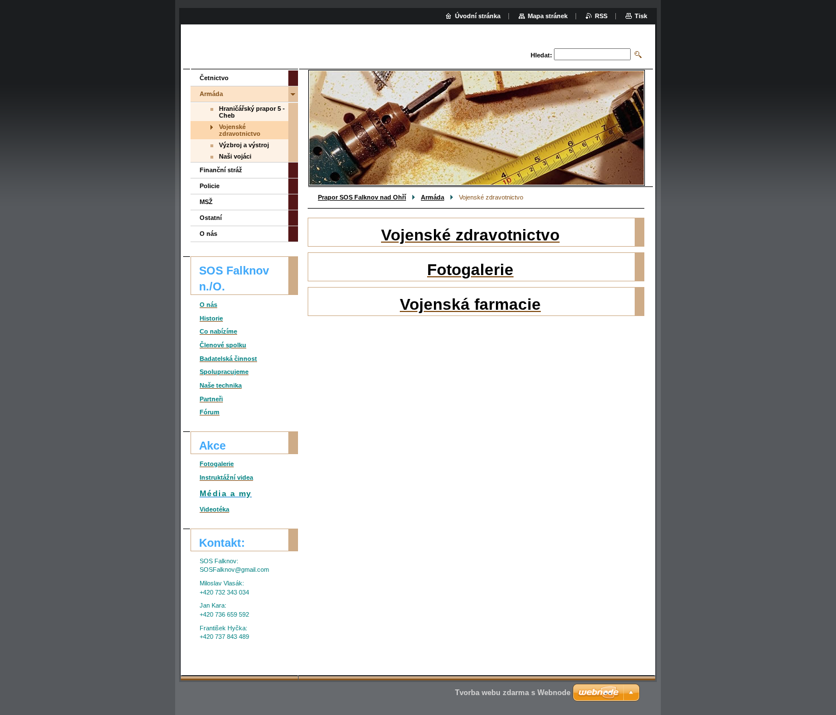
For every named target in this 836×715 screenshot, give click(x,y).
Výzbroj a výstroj (244, 145)
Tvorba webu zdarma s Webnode (512, 692)
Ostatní (211, 217)
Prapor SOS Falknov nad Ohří (362, 197)
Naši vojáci (235, 156)
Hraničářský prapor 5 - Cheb (252, 112)
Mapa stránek (548, 16)
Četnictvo (214, 77)
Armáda (432, 197)
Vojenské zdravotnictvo (239, 130)
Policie (210, 185)
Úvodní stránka (477, 16)
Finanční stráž (221, 170)
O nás (208, 233)
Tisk (641, 16)
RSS (601, 16)
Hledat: (541, 55)
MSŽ (206, 201)
